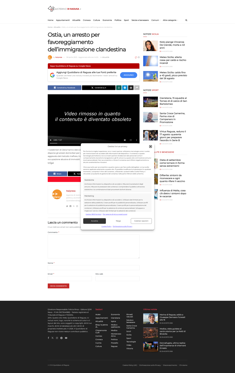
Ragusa (114, 346)
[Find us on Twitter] (52, 338)
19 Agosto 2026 (166, 107)
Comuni (155, 20)
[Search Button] (186, 20)
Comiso (98, 336)
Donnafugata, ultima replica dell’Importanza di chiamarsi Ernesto (173, 345)
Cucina (98, 343)
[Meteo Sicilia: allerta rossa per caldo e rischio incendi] (150, 61)
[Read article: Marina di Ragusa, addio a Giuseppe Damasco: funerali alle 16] (150, 318)
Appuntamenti (63, 20)
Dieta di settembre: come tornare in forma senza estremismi (172, 163)
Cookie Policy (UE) (130, 365)
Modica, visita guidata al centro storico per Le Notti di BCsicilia (173, 331)
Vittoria (129, 348)
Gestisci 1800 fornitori (93, 214)
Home (50, 20)
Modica (114, 330)
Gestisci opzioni (141, 221)
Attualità (76, 20)
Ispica (113, 321)
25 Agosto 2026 (166, 169)
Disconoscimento (170, 365)
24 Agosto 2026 (167, 51)
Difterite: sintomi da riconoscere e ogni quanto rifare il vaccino (172, 178)
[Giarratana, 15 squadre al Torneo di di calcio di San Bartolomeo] (150, 102)
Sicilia (128, 335)
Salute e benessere (140, 20)
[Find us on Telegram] (61, 338)
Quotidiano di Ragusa (61, 365)
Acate (97, 314)
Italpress (58, 57)
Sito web (99, 274)
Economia (107, 20)
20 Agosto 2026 (167, 200)
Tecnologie (131, 342)
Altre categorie (169, 20)
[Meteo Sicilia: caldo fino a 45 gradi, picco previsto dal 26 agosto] (150, 76)
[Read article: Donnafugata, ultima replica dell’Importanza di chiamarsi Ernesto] (150, 347)
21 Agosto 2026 (166, 185)
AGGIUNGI (129, 75)
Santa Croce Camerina (131, 327)
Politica (118, 20)
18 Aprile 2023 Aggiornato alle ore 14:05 (82, 57)
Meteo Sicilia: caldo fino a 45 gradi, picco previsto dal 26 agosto (173, 75)
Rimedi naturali (129, 315)
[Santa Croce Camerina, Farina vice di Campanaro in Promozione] (150, 117)
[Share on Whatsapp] (119, 87)
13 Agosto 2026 (166, 144)
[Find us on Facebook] (48, 338)
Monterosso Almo (116, 335)
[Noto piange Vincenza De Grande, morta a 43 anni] (150, 46)
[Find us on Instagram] (57, 338)
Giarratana (115, 318)
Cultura (96, 20)
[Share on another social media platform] (137, 87)
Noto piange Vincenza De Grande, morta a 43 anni (172, 45)
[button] (150, 146)
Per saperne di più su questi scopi (115, 214)
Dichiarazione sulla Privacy (122, 226)
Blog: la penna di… (101, 326)
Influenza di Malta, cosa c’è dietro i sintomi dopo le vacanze (173, 193)
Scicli (128, 331)
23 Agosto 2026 (166, 82)
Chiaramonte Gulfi (101, 331)
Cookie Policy (106, 226)
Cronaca (87, 20)
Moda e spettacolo (115, 326)
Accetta (94, 221)
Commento (53, 232)
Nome (51, 263)
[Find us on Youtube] (66, 338)
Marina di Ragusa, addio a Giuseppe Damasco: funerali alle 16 (172, 317)
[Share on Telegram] (125, 87)
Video (128, 345)
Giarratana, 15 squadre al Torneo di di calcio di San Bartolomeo (173, 101)
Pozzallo (114, 343)
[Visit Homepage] (64, 9)
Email (51, 274)
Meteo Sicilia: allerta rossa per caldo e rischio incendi (173, 60)
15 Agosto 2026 (166, 125)
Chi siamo (183, 365)
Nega (118, 221)
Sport (126, 20)
